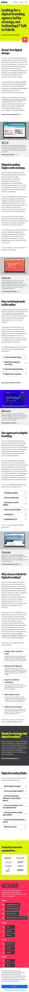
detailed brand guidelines (13, 313)
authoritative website (6, 415)
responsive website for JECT (17, 145)
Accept (14, 986)
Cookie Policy (7, 989)
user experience (22, 88)
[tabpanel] (14, 131)
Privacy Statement (15, 989)
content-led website (6, 282)
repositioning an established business (14, 99)
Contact (23, 989)
